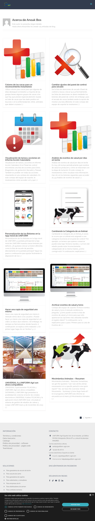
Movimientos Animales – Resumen (68, 378)
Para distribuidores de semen (16, 486)
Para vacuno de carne (13, 474)
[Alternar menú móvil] (91, 4)
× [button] (93, 495)
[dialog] (47, 507)
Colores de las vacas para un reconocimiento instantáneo (18, 85)
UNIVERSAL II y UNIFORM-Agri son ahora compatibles (21, 383)
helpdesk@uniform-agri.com (71, 459)
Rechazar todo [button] (75, 509)
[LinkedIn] (62, 480)
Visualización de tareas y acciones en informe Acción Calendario (22, 159)
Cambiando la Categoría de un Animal (70, 231)
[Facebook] (50, 480)
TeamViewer (7, 448)
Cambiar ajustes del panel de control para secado (69, 85)
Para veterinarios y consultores (16, 480)
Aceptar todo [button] (75, 504)
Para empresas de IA (13, 483)
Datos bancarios (9, 438)
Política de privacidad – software (15, 443)
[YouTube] (56, 480)
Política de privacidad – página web (16, 446)
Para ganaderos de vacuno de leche (18, 470)
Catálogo (6, 441)
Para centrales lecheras (14, 490)
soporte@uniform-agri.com (67, 456)
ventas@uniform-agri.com (61, 446)
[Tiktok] (53, 480)
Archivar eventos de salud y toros (67, 305)
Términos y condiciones (12, 436)
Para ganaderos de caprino (15, 477)
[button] (32, 519)
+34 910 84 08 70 (58, 450)
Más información (27, 504)
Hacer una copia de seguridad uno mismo (21, 310)
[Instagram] (59, 480)
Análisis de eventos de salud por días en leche (69, 159)
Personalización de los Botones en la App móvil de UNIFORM (22, 234)
